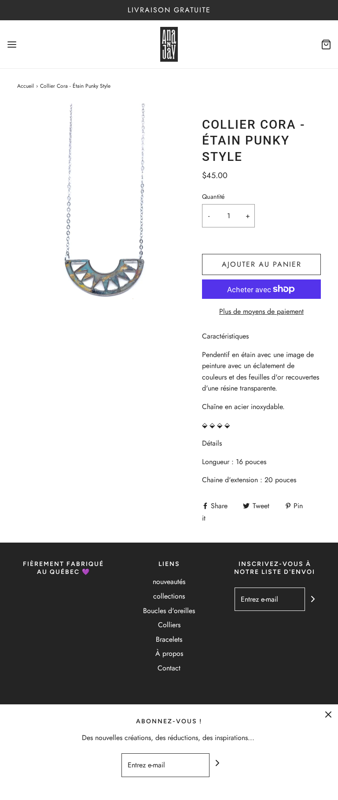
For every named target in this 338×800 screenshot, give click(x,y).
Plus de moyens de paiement (261, 311)
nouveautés (169, 582)
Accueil (25, 86)
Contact (169, 668)
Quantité (213, 196)
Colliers (169, 625)
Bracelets (169, 639)
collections (169, 596)
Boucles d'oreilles (169, 611)
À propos (169, 653)
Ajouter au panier (261, 264)
